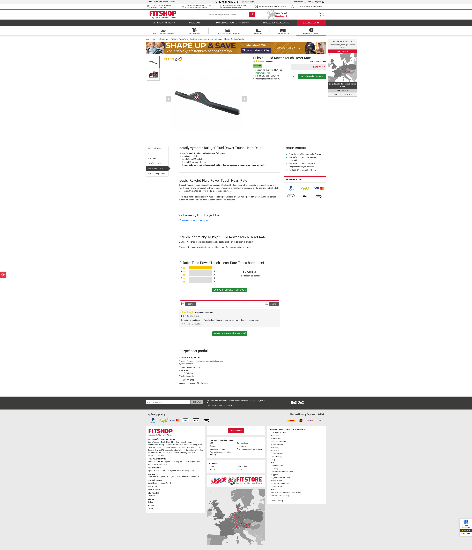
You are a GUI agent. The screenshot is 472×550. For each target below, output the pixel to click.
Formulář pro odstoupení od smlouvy (220, 453)
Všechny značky (277, 501)
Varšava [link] (151, 508)
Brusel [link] (157, 489)
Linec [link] (179, 471)
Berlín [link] (163, 442)
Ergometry (275, 436)
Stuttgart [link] (191, 453)
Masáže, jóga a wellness (276, 23)
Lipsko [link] (170, 450)
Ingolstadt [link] (183, 447)
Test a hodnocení (155, 168)
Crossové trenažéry (278, 432)
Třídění (189, 304)
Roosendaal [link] (185, 477)
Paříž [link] (153, 496)
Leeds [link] (158, 462)
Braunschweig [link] (153, 445)
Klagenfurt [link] (172, 471)
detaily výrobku (154, 148)
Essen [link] (200, 445)
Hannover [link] (174, 447)
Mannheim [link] (184, 450)
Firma (150, 2)
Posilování (194, 23)
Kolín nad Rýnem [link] (161, 450)
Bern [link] (155, 483)
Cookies (213, 446)
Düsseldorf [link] (185, 445)
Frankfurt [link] (151, 447)
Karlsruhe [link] (191, 447)
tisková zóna (242, 466)
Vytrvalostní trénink (164, 23)
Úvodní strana (150, 39)
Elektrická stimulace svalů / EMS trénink (286, 493)
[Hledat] (252, 14)
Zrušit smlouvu (236, 431)
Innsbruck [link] (164, 471)
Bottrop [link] (188, 442)
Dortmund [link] (169, 445)
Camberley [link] (175, 462)
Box (272, 463)
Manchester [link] (152, 464)
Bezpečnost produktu (157, 173)
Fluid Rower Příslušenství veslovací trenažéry (229, 39)
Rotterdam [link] (195, 477)
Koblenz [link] (151, 450)
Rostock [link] (165, 453)
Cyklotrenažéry (276, 457)
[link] (291, 188)
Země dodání (298, 2)
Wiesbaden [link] (152, 455)
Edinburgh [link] (184, 462)
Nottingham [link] (162, 464)
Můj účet (318, 2)
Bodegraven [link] (162, 477)
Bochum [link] (176, 442)
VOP (211, 443)
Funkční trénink (277, 481)
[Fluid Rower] (173, 58)
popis (150, 153)
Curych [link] (168, 483)
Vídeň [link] (192, 471)
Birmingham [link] (165, 462)
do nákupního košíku (312, 76)
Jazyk (309, 2)
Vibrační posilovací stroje (280, 496)
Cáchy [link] (150, 442)
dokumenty (152, 158)
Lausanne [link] (161, 483)
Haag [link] (169, 477)
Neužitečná (198, 324)
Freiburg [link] (159, 447)
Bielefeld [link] (169, 442)
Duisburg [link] (193, 445)
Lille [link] (149, 496)
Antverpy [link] (151, 489)
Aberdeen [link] (151, 462)
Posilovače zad (276, 487)
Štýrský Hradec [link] (153, 471)
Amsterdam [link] (152, 477)
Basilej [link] (150, 483)
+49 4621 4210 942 (343, 94)
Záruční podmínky (155, 163)
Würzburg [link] (160, 455)
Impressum (158, 2)
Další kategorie (311, 23)
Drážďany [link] (177, 445)
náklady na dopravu (217, 449)
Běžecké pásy (276, 438)
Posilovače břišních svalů (280, 484)
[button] (153, 62)
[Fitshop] (163, 14)
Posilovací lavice (277, 454)
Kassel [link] (197, 447)
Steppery (274, 475)
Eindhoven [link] (176, 477)
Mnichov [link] (192, 450)
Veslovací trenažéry (278, 442)
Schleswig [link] (183, 453)
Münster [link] (199, 450)
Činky (273, 460)
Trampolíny (275, 448)
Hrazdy (273, 490)
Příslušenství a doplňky (178, 39)
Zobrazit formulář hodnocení (230, 290)
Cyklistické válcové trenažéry (282, 472)
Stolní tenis (275, 451)
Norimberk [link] (152, 453)
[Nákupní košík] (322, 14)
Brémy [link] (161, 445)
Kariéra (165, 2)
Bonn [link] (183, 442)
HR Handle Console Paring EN (195, 220)
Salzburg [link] (185, 471)
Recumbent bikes (277, 466)
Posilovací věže (277, 445)
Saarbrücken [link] (174, 453)
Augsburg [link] (157, 442)
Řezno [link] (158, 453)
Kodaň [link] (150, 502)
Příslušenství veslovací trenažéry (200, 39)
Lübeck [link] (176, 450)
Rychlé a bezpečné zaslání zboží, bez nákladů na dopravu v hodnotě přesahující (199, 8)
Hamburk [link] (166, 447)
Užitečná (186, 324)
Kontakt (172, 2)
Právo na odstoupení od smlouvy (249, 449)
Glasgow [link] (191, 462)
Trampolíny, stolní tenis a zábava (231, 23)
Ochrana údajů (242, 443)
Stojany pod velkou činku (280, 478)
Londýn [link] (198, 462)
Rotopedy (274, 469)
